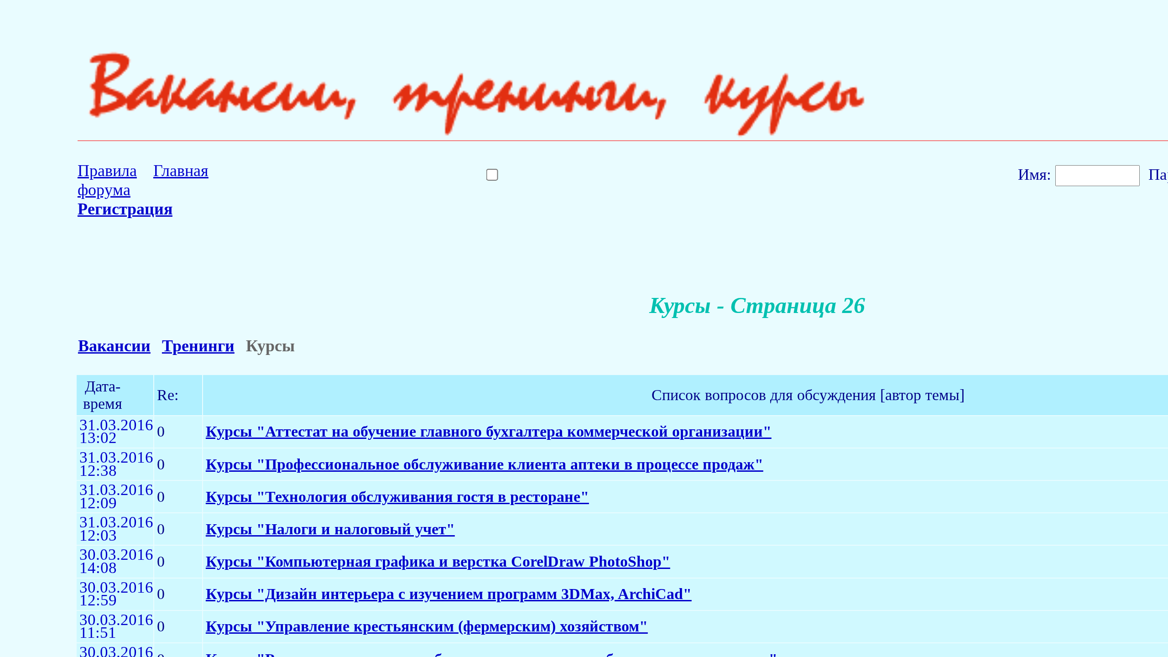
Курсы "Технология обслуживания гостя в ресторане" (397, 496)
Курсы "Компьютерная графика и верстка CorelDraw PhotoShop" (438, 561)
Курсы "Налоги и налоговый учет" (330, 529)
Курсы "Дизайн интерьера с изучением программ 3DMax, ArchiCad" (449, 593)
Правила (107, 171)
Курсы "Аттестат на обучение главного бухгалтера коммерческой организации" (489, 431)
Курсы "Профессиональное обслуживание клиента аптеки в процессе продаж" (484, 464)
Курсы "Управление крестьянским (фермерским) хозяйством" (427, 626)
